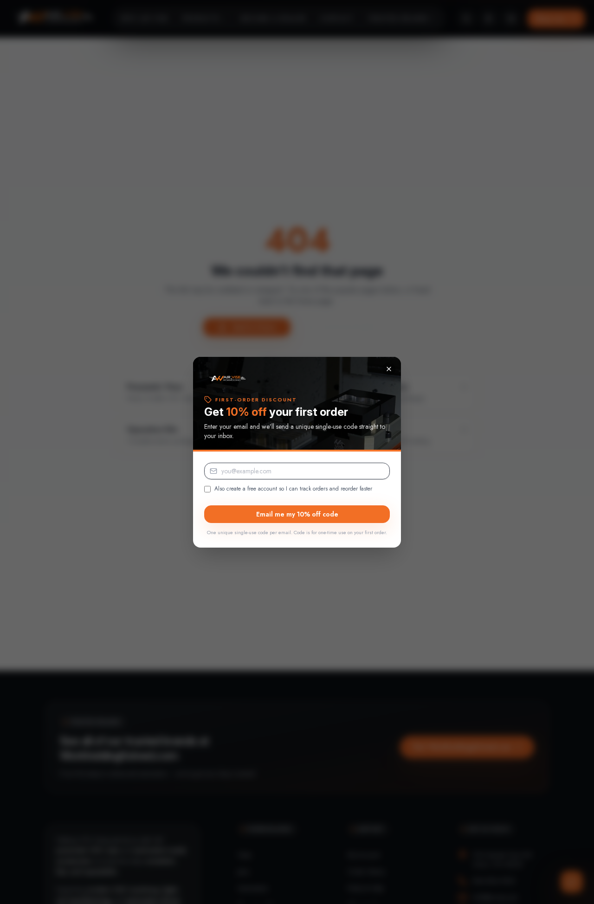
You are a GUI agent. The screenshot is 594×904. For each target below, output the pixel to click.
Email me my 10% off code (297, 514)
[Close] (388, 368)
